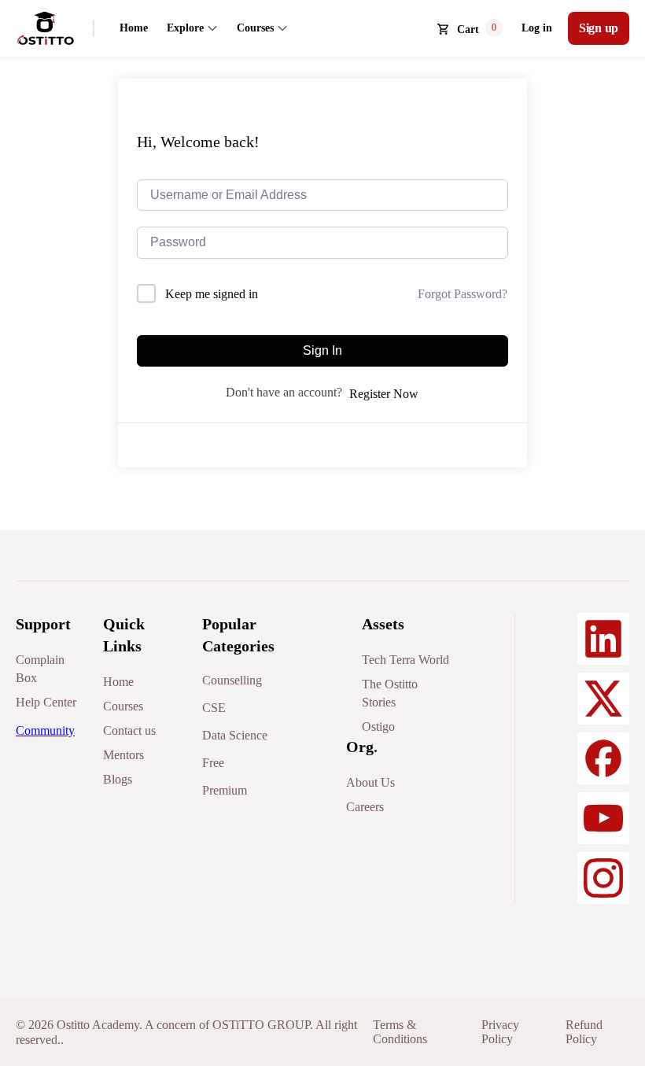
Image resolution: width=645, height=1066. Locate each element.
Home (134, 28)
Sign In (322, 350)
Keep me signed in (211, 294)
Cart (468, 29)
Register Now (383, 393)
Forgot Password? (462, 294)
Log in (537, 28)
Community (45, 730)
